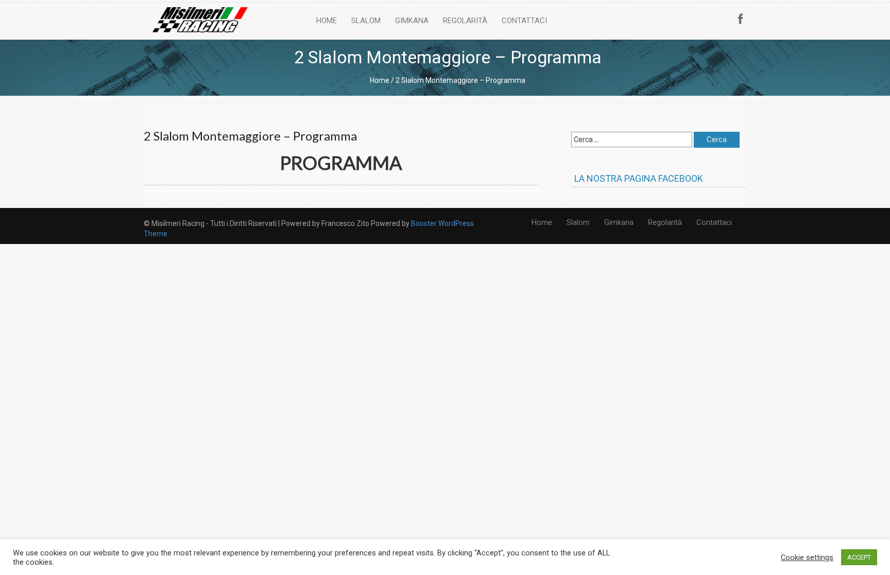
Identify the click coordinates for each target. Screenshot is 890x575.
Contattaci (524, 20)
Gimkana (412, 20)
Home (326, 20)
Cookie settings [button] (807, 557)
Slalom (366, 20)
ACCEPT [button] (859, 557)
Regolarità (465, 20)
